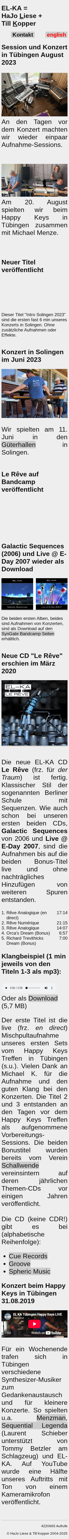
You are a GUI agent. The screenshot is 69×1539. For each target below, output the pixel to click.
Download (43, 998)
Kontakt (23, 35)
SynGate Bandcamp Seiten (27, 633)
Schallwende (20, 1165)
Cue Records (28, 1256)
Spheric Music (29, 1271)
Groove (20, 1263)
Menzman (51, 1418)
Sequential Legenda (34, 1425)
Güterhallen (18, 444)
